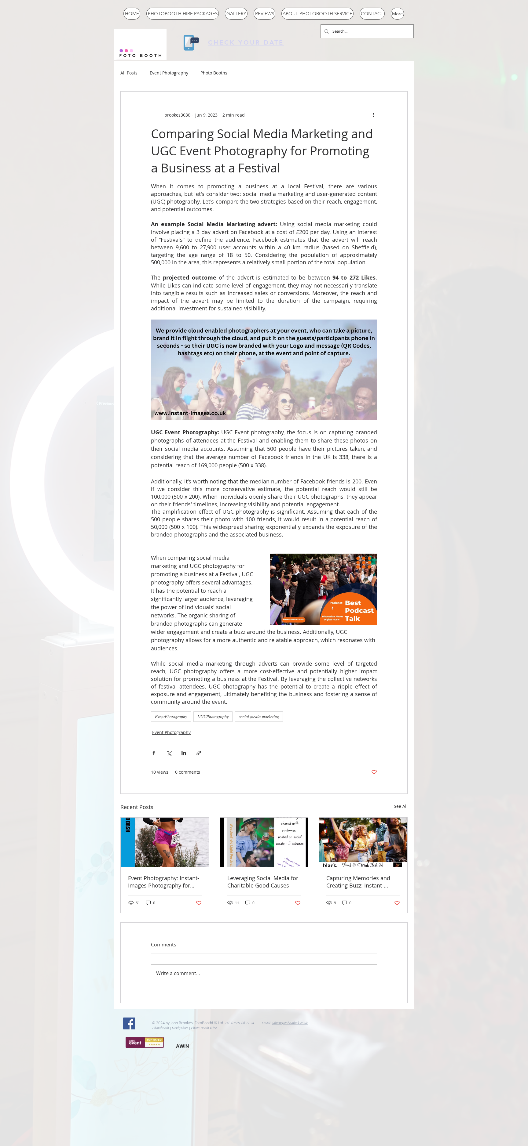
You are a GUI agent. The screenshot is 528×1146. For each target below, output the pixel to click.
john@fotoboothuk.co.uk (290, 1022)
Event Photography (169, 73)
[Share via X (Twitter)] (169, 753)
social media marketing (259, 716)
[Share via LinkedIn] (184, 753)
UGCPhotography (213, 716)
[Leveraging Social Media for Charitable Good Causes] (264, 842)
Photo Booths (213, 73)
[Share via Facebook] (154, 753)
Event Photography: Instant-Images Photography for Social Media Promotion (163, 881)
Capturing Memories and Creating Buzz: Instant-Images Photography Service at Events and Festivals (362, 881)
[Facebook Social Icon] (129, 1023)
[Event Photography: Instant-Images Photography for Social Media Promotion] (165, 842)
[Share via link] (199, 753)
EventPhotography (171, 716)
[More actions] (373, 114)
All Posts (129, 73)
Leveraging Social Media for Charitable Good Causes (262, 881)
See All (401, 806)
